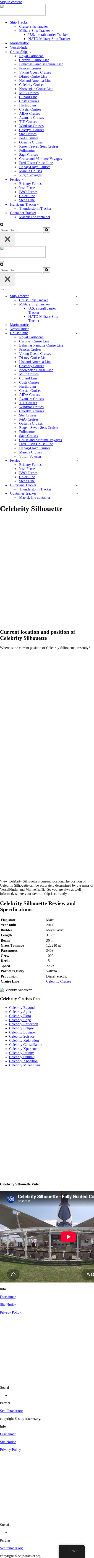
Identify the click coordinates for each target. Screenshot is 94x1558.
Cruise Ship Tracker (33, 26)
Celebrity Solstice (21, 1036)
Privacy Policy (10, 1312)
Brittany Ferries (30, 183)
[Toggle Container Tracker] (77, 493)
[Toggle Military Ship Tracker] (77, 304)
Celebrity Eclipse (21, 1028)
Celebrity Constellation (25, 1045)
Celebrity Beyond (22, 1008)
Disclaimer (8, 1297)
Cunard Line (28, 97)
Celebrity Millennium (24, 1065)
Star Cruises (28, 134)
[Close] (7, 239)
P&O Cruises (28, 138)
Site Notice (8, 1304)
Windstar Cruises (31, 126)
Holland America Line (35, 80)
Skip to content (11, 2)
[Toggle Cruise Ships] (77, 333)
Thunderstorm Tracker (35, 208)
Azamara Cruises (31, 117)
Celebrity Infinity (21, 1053)
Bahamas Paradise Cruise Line (41, 64)
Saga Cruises (28, 154)
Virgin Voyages (30, 175)
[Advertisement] (47, 573)
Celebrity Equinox (22, 1032)
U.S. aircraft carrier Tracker (48, 35)
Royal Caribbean (31, 56)
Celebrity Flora (20, 1016)
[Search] (2, 225)
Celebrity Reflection (23, 1024)
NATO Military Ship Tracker (49, 39)
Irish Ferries (27, 188)
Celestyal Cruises (31, 130)
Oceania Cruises (31, 142)
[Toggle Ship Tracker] (77, 296)
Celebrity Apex (20, 1012)
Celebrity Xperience (23, 1049)
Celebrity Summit (21, 1057)
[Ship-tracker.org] (23, 14)
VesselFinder (19, 47)
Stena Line (27, 200)
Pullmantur (27, 150)
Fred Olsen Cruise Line (36, 163)
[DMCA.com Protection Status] (47, 1380)
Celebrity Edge (20, 1020)
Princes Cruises (30, 68)
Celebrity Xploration (24, 1040)
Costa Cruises (29, 101)
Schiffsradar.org (11, 1411)
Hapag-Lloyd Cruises (34, 167)
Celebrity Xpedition (23, 1061)
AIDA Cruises (29, 113)
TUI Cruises (28, 122)
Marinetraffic (19, 43)
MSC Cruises (29, 93)
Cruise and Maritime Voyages (40, 159)
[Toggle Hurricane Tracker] (77, 485)
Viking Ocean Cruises (35, 72)
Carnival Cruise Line (34, 60)
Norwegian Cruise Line (36, 89)
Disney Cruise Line (33, 76)
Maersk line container (34, 217)
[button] (30, 22)
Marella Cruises (30, 171)
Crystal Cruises (30, 109)
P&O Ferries (28, 192)
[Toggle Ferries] (77, 461)
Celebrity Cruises (31, 85)
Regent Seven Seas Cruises (38, 146)
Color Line (27, 196)
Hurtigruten (27, 105)
